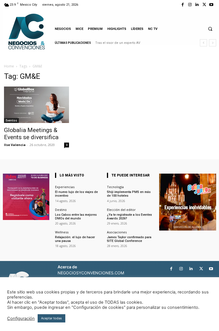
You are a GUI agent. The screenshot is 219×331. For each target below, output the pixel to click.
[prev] (203, 42)
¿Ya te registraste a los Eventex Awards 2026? (129, 216)
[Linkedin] (196, 4)
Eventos (11, 120)
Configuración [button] (21, 318)
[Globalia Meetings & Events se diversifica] (36, 105)
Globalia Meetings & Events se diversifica (31, 134)
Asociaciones (117, 232)
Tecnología (115, 186)
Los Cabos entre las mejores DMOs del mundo (76, 216)
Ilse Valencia (15, 145)
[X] (204, 4)
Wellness (61, 232)
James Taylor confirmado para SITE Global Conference (129, 239)
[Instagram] (189, 4)
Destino (61, 209)
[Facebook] (182, 4)
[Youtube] (211, 4)
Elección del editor (121, 209)
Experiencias (64, 186)
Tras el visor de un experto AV (117, 43)
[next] (212, 42)
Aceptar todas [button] (51, 318)
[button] (210, 29)
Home (9, 66)
